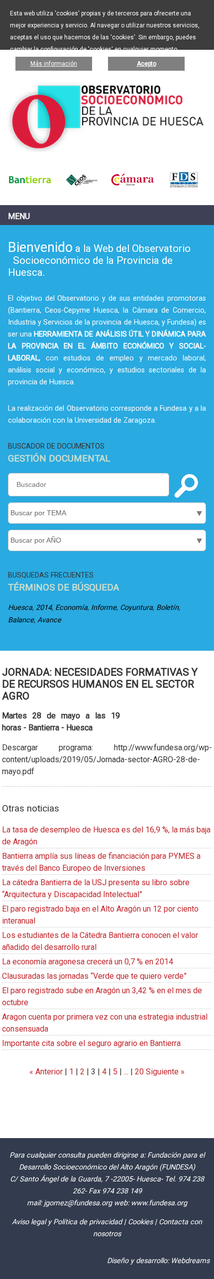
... (126, 1071)
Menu (19, 216)
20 (139, 1071)
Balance (21, 620)
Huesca (20, 607)
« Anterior (46, 1071)
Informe (103, 607)
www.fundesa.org (159, 1203)
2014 (44, 607)
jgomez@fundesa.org (78, 1203)
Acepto (146, 63)
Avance (49, 620)
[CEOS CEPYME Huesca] (81, 185)
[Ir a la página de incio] (107, 149)
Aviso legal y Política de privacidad (67, 1222)
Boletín (167, 607)
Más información (53, 63)
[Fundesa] (184, 185)
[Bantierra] (30, 185)
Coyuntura (136, 607)
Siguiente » (164, 1071)
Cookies (140, 1222)
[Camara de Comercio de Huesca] (132, 185)
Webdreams (190, 1261)
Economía (71, 607)
